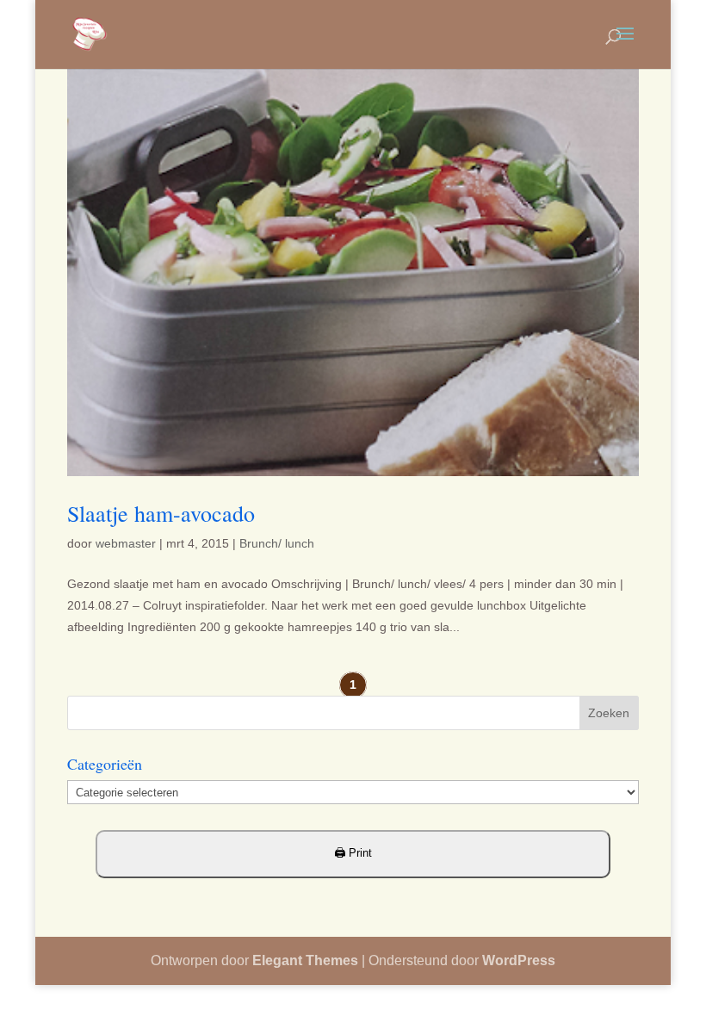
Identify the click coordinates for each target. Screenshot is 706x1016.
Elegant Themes (305, 960)
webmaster (126, 543)
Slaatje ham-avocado (161, 513)
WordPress (518, 960)
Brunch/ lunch (276, 543)
